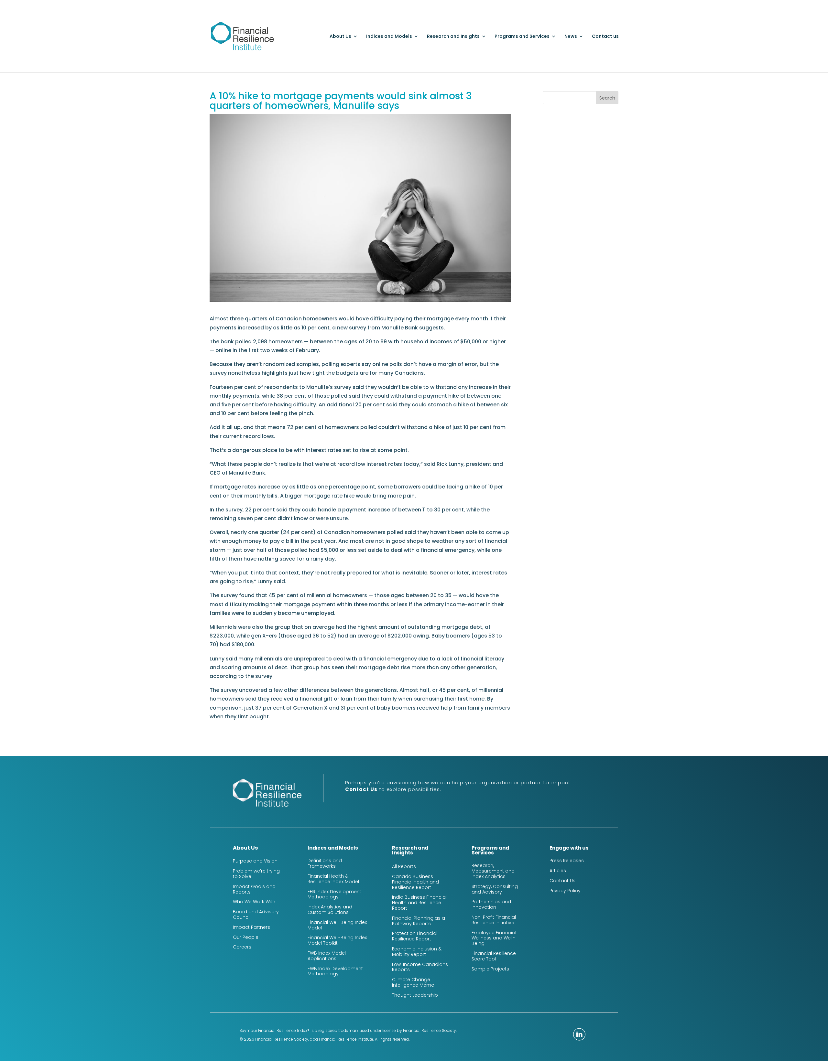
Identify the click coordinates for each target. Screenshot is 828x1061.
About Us (340, 36)
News (570, 36)
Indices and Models (389, 36)
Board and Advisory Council (256, 914)
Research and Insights (453, 36)
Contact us (605, 36)
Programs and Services (522, 36)
